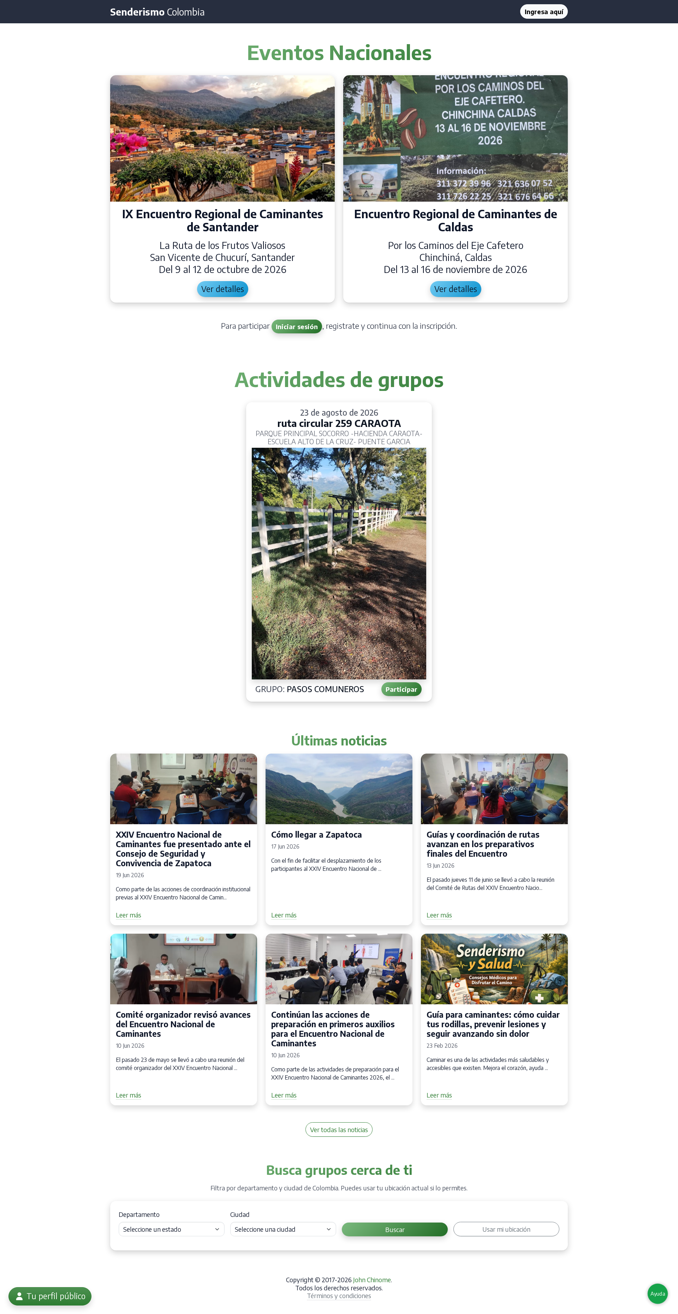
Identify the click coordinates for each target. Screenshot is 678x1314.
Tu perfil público (54, 1296)
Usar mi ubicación (506, 1229)
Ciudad (240, 1214)
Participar (401, 689)
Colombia (157, 12)
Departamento (139, 1214)
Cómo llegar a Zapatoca (316, 834)
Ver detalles (222, 289)
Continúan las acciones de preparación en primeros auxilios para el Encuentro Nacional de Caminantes (333, 1029)
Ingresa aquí (544, 11)
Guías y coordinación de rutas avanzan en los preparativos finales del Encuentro (483, 844)
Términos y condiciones (339, 1295)
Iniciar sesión (297, 326)
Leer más (128, 915)
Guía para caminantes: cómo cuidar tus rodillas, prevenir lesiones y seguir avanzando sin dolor (493, 1024)
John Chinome (372, 1280)
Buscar (395, 1229)
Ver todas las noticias (339, 1129)
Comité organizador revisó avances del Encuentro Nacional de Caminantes (183, 1024)
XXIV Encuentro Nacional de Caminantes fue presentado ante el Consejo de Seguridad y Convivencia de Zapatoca (183, 849)
